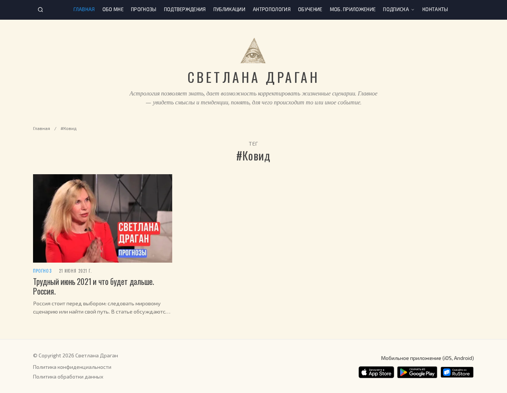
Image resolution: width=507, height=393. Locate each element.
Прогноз (42, 271)
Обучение (310, 9)
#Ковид (68, 128)
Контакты (435, 9)
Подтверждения (185, 9)
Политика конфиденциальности (72, 367)
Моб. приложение (353, 9)
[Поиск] (40, 9)
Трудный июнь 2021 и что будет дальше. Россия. (93, 286)
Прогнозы (144, 9)
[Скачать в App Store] (376, 372)
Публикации (229, 9)
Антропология (272, 9)
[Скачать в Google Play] (417, 372)
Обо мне (113, 9)
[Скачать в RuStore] (457, 372)
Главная (84, 9)
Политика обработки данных (68, 376)
